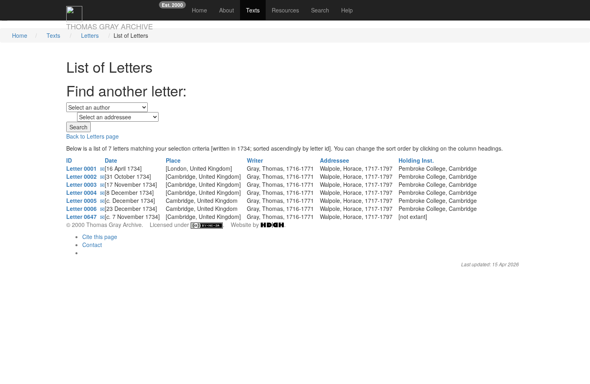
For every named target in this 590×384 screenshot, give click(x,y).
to (71, 117)
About (226, 10)
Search (320, 10)
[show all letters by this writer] (317, 168)
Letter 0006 (83, 208)
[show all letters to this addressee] (396, 168)
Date (112, 160)
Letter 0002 (83, 176)
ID (69, 160)
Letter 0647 (83, 216)
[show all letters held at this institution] (480, 168)
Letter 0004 (83, 192)
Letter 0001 (83, 168)
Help (347, 10)
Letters (90, 35)
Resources (285, 10)
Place (174, 160)
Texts (253, 10)
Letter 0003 (83, 184)
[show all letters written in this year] (145, 168)
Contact (92, 245)
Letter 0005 (83, 200)
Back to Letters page (92, 136)
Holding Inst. (417, 160)
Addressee (335, 160)
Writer (255, 160)
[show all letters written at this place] (236, 168)
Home (202, 10)
